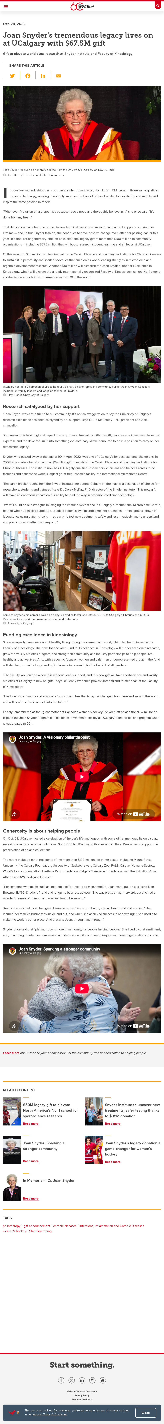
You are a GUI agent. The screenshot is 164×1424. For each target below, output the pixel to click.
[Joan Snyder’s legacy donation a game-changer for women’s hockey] (94, 1150)
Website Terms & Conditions (50, 1414)
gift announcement (37, 1226)
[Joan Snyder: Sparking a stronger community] (12, 1150)
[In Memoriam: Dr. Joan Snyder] (12, 1187)
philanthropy (11, 1226)
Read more (31, 1123)
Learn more (11, 1053)
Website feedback (82, 1399)
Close (146, 1412)
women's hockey (14, 1231)
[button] (14, 75)
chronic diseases (64, 1226)
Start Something (40, 1231)
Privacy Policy (82, 1395)
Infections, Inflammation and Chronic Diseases (111, 1226)
